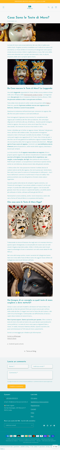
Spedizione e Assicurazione (39, 402)
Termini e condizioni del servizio (27, 440)
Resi (32, 416)
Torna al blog (31, 351)
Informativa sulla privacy (47, 439)
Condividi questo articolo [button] (16, 344)
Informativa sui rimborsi (12, 440)
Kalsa (48, 103)
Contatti (33, 409)
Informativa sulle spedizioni (49, 440)
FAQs (32, 413)
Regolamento (35, 405)
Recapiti (39, 440)
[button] (3, 7)
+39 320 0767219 (12, 398)
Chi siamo (34, 398)
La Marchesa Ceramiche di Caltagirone (20, 439)
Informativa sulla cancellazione (30, 442)
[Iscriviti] (32, 425)
